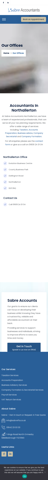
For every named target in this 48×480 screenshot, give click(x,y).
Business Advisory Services (14, 385)
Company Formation (31, 136)
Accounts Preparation (12, 380)
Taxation (23, 129)
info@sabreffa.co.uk (16, 420)
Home (6, 53)
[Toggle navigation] (3, 19)
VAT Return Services (11, 399)
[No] (45, 472)
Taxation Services (9, 375)
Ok (25, 476)
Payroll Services (9, 394)
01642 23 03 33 (13, 427)
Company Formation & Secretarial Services (22, 389)
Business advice (25, 133)
